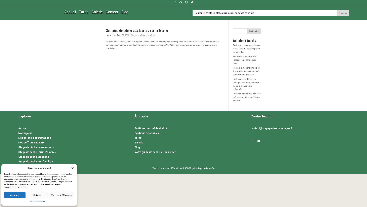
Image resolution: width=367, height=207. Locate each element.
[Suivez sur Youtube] (180, 2)
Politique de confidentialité (150, 128)
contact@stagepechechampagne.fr (272, 128)
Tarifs (83, 12)
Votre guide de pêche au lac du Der (155, 152)
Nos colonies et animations (34, 137)
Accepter (15, 195)
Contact (112, 12)
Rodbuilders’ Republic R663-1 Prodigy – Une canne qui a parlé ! (246, 60)
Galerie (97, 12)
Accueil (70, 12)
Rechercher (254, 31)
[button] (72, 168)
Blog (124, 12)
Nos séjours (25, 133)
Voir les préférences (61, 195)
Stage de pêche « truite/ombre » (37, 152)
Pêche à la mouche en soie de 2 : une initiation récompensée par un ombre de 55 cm (246, 71)
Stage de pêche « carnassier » (36, 147)
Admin (113, 35)
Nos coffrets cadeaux (31, 142)
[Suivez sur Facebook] (175, 2)
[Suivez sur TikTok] (192, 2)
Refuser (37, 195)
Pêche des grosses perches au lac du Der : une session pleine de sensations (246, 48)
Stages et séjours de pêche (143, 35)
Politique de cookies (38, 202)
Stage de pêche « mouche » (34, 156)
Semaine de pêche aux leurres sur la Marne (137, 30)
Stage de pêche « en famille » (35, 161)
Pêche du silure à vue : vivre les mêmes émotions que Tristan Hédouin (247, 97)
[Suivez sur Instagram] (186, 2)
